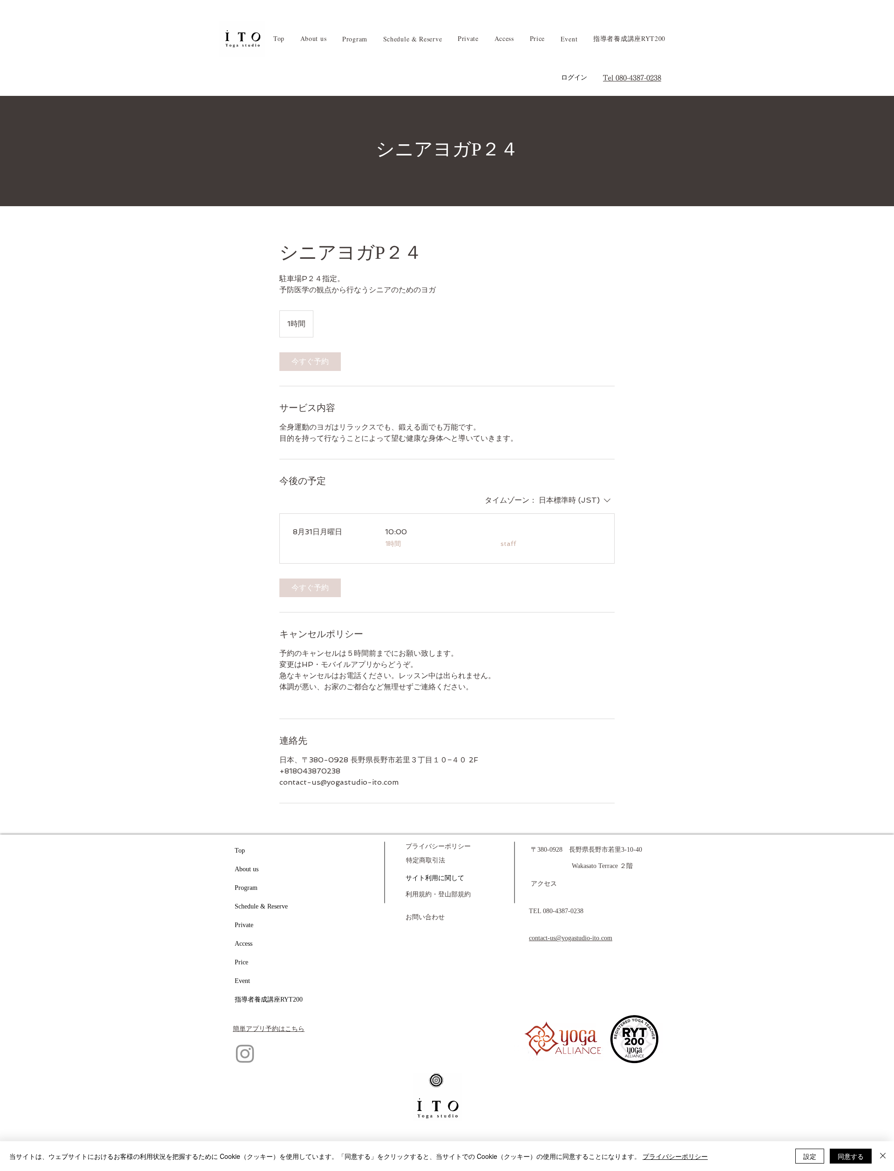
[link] (310, 361)
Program (246, 887)
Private (244, 925)
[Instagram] (245, 1054)
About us (246, 869)
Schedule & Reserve (261, 906)
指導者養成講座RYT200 (269, 999)
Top (240, 850)
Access (243, 943)
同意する (851, 1156)
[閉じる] (882, 1156)
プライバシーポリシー (675, 1156)
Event (242, 980)
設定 (809, 1156)
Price (241, 962)
